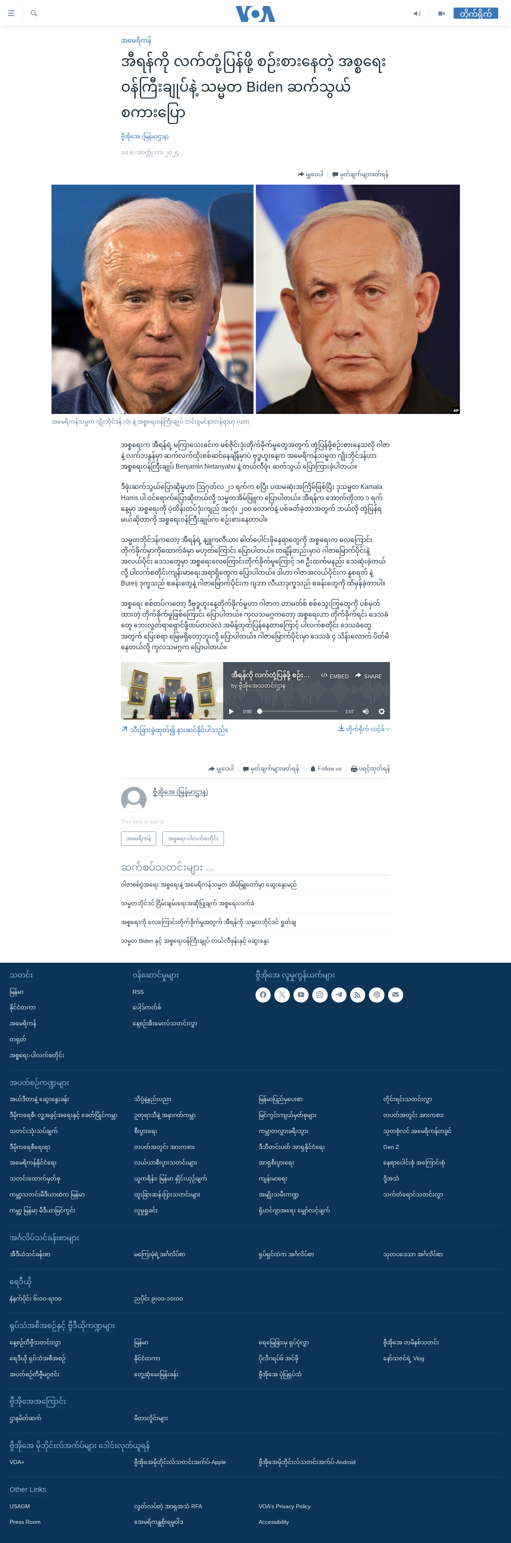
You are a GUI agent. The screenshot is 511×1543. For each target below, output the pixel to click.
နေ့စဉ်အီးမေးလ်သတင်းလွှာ (165, 1023)
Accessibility (274, 1522)
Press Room (25, 1522)
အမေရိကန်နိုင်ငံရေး (33, 1162)
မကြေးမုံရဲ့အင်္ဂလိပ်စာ (159, 1254)
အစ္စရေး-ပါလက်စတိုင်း (37, 1055)
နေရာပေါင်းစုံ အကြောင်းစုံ (414, 1162)
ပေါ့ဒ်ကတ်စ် (147, 1007)
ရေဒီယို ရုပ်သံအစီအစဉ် (37, 1358)
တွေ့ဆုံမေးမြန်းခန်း (156, 1374)
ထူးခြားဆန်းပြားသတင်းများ (167, 1194)
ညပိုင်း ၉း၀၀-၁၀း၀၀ (158, 1298)
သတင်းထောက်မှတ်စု (35, 1178)
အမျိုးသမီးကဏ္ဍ (279, 1194)
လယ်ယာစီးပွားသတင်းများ (165, 1162)
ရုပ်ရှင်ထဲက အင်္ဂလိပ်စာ (286, 1254)
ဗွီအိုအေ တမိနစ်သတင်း (411, 1342)
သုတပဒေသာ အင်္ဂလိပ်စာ (413, 1254)
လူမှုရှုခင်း (146, 1210)
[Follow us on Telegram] (339, 994)
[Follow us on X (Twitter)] (281, 994)
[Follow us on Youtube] (301, 994)
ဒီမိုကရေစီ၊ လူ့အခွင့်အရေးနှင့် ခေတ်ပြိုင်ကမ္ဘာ (63, 1115)
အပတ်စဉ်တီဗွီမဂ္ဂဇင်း (34, 1374)
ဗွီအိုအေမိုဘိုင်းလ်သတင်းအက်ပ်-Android (307, 1462)
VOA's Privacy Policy (285, 1506)
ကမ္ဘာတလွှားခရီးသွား (284, 1130)
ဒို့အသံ (391, 1178)
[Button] (310, 174)
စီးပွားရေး (145, 1130)
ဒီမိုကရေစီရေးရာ (30, 1146)
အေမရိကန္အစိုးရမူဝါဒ (158, 1522)
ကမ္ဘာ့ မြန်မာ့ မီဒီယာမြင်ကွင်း (42, 1210)
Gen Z (391, 1146)
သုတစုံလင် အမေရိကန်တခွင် (417, 1130)
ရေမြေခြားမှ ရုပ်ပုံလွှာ (284, 1342)
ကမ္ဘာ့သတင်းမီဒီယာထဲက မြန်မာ (47, 1194)
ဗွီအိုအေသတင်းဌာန (262, 685)
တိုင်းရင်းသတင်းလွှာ (407, 1099)
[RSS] (357, 994)
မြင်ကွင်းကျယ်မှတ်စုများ (288, 1115)
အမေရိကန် (136, 40)
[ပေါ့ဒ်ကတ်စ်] (376, 994)
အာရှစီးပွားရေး (276, 1162)
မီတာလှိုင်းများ (151, 1418)
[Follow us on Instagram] (319, 994)
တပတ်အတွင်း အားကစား (164, 1146)
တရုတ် (18, 1039)
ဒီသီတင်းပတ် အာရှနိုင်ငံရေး (292, 1146)
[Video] (442, 13)
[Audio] (417, 13)
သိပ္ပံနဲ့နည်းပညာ (152, 1099)
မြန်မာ (17, 991)
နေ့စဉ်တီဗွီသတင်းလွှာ (35, 1342)
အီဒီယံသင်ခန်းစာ (30, 1254)
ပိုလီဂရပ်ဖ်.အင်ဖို (278, 1358)
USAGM (20, 1506)
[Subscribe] (395, 994)
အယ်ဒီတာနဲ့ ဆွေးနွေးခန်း (39, 1099)
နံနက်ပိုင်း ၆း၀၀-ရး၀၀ (35, 1298)
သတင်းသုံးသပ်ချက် (34, 1130)
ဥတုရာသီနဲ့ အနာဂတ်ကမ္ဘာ (165, 1115)
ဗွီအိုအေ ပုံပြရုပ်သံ (280, 1374)
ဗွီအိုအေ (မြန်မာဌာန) (145, 136)
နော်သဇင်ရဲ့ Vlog (403, 1358)
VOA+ (17, 1462)
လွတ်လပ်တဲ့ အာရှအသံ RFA (168, 1506)
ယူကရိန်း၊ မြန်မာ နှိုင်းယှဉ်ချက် (170, 1178)
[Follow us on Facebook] (263, 994)
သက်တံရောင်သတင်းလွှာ (413, 1194)
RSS (138, 991)
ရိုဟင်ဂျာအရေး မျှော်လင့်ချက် (294, 1210)
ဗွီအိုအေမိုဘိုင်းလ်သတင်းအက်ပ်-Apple (180, 1462)
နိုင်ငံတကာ (23, 1007)
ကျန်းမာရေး (273, 1178)
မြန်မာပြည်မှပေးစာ (281, 1099)
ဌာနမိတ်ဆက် (26, 1418)
